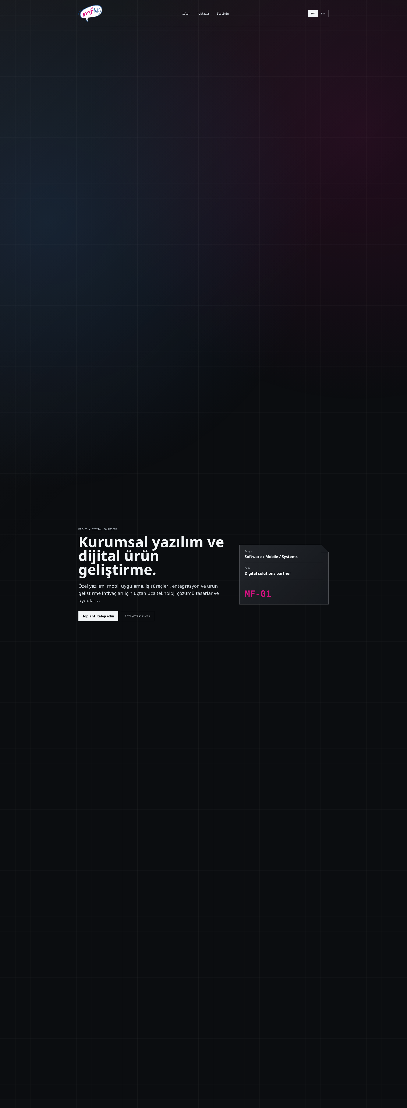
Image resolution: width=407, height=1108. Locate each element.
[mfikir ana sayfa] (90, 14)
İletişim (223, 13)
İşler (186, 13)
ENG (323, 13)
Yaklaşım (203, 13)
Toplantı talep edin (98, 616)
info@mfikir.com (137, 616)
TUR (313, 13)
